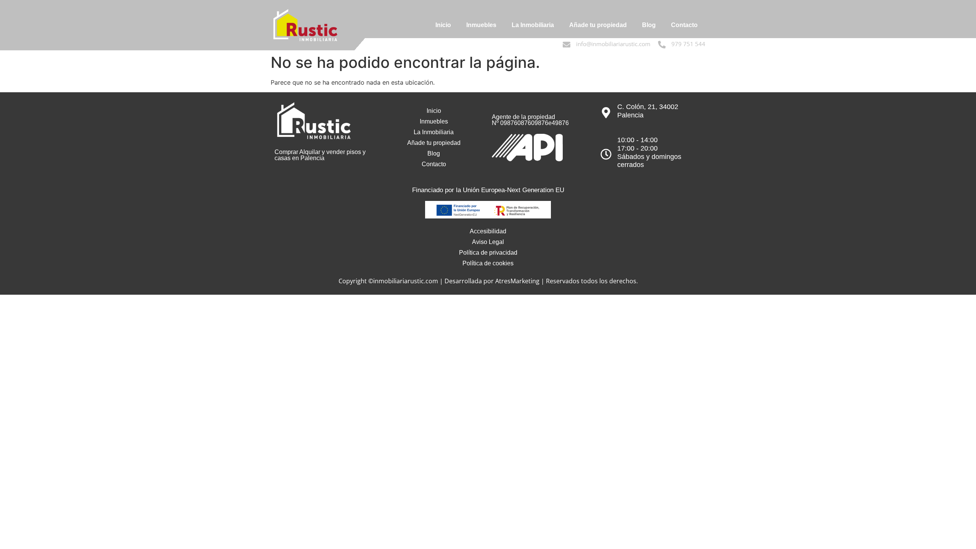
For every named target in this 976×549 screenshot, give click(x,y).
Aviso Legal (488, 242)
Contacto (684, 25)
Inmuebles (481, 25)
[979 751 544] (662, 44)
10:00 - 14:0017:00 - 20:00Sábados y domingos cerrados (649, 152)
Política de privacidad (488, 252)
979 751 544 (688, 44)
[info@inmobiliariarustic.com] (566, 44)
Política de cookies (488, 263)
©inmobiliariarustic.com (403, 281)
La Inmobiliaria (533, 25)
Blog (649, 25)
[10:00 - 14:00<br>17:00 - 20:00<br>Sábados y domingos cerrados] (606, 154)
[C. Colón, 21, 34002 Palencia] (606, 112)
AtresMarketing (517, 281)
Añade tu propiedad (598, 25)
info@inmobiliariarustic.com (613, 44)
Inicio (443, 25)
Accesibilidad (488, 231)
